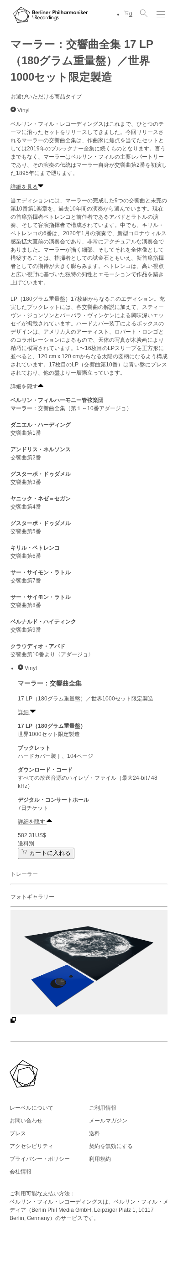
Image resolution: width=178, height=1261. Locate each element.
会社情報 (20, 1171)
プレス (18, 1133)
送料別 (26, 843)
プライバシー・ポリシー (40, 1159)
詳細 (24, 712)
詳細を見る (24, 187)
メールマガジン (108, 1120)
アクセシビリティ (31, 1146)
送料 (94, 1133)
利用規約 (100, 1159)
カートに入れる (49, 853)
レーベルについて (31, 1108)
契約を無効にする (111, 1146)
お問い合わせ (26, 1120)
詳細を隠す (24, 386)
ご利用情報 (102, 1108)
